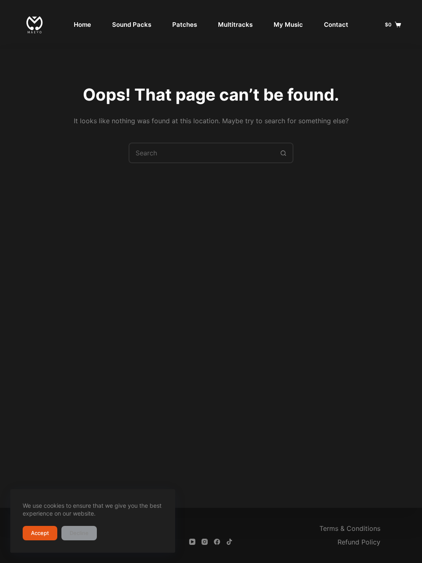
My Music (288, 24)
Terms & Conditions (349, 528)
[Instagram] (205, 542)
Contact (336, 24)
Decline (79, 533)
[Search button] (283, 152)
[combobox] (201, 153)
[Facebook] (217, 542)
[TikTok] (229, 542)
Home (82, 24)
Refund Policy (359, 542)
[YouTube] (192, 542)
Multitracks (235, 24)
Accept (40, 533)
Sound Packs (131, 24)
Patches (184, 24)
